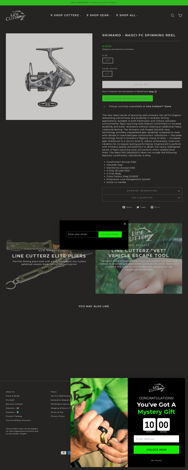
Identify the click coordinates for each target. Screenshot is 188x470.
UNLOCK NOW (156, 449)
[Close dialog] (182, 380)
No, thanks (156, 460)
